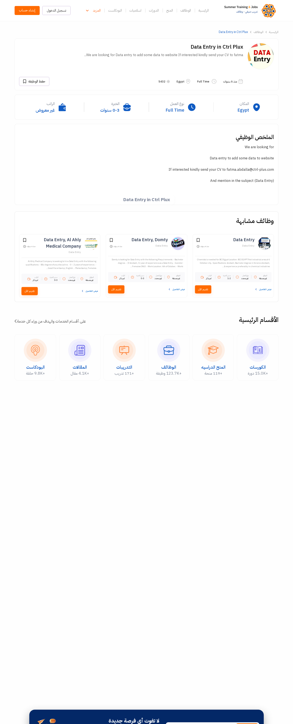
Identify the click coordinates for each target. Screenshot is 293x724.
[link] (251, 10)
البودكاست (115, 10)
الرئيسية (203, 10)
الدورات (154, 10)
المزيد (97, 10)
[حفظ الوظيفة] (198, 240)
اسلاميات (135, 10)
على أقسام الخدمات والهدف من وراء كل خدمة (51, 321)
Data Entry (248, 246)
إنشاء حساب (27, 10)
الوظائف (185, 10)
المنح (169, 10)
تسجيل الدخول (56, 10)
